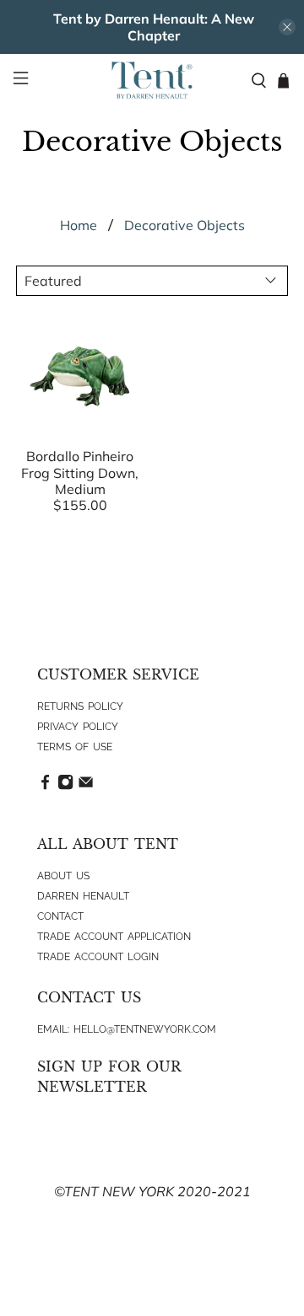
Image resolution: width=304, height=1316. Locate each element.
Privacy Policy (77, 727)
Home (78, 225)
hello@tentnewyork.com (144, 1029)
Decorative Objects (184, 225)
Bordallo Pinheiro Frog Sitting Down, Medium (79, 472)
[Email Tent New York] (86, 786)
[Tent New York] (152, 80)
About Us (63, 876)
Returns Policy (80, 706)
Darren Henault (83, 896)
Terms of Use (74, 747)
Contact (60, 916)
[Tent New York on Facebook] (45, 786)
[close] (287, 27)
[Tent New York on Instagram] (65, 786)
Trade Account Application (114, 937)
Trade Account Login (98, 957)
